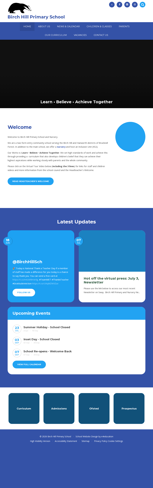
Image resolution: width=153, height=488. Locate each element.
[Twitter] (112, 4)
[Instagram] (135, 4)
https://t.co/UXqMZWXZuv (45, 283)
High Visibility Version (40, 441)
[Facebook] (119, 4)
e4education (107, 436)
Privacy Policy (100, 441)
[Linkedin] (127, 4)
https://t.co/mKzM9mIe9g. (26, 279)
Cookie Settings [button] (115, 441)
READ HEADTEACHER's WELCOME (30, 181)
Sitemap (85, 441)
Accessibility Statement (66, 441)
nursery (61, 146)
